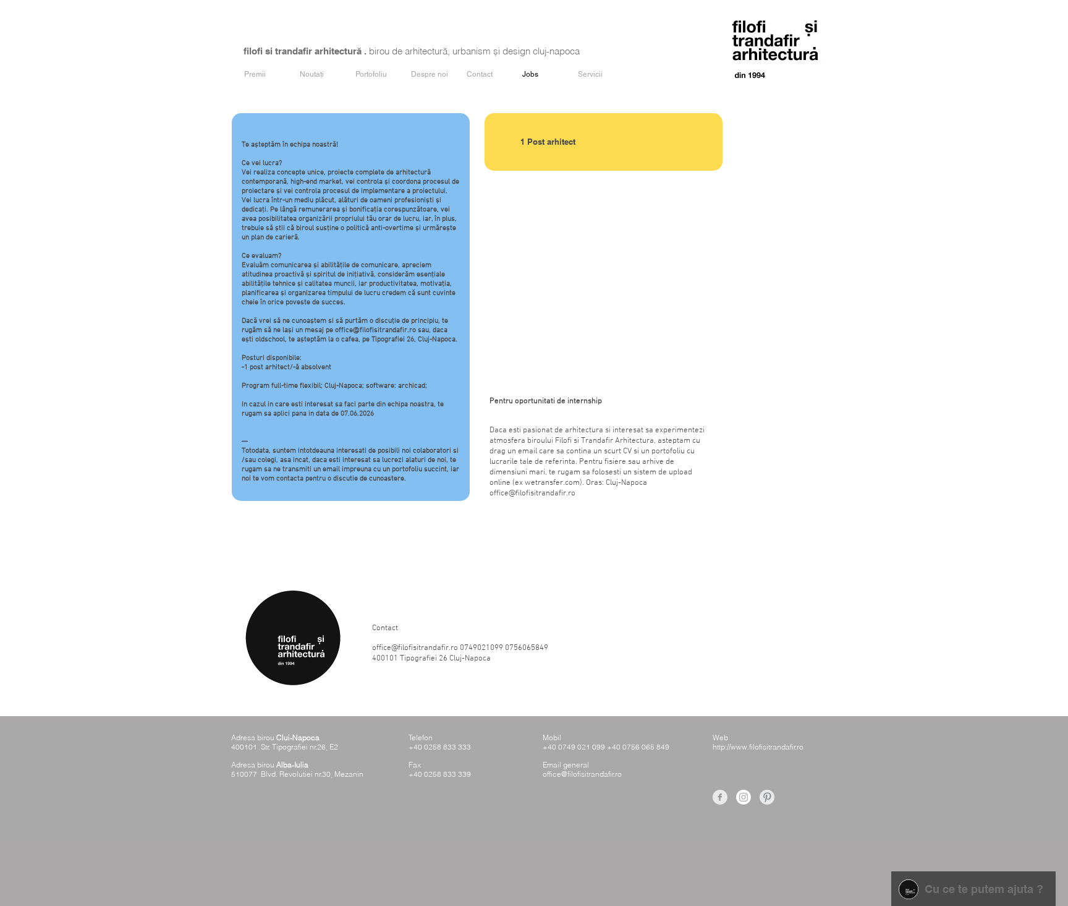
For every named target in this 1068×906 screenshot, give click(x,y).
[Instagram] (743, 797)
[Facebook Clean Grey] (720, 797)
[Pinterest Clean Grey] (767, 797)
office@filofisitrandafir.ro (532, 493)
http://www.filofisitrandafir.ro (758, 746)
